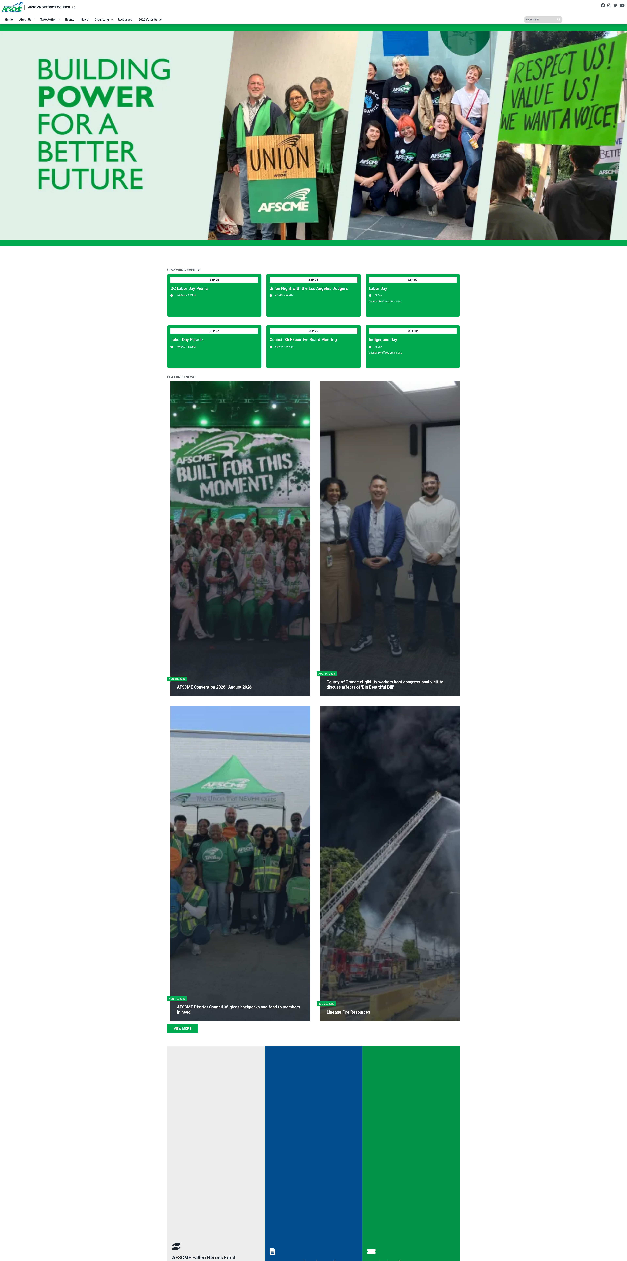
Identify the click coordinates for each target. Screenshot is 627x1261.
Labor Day (378, 288)
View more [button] (182, 1028)
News (84, 19)
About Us (25, 19)
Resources (125, 19)
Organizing (102, 19)
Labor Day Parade (186, 339)
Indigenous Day (383, 339)
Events (69, 19)
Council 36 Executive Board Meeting (303, 339)
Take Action (48, 19)
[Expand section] (34, 19)
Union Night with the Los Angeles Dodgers (309, 288)
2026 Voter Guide (150, 19)
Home (9, 19)
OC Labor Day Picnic (189, 288)
